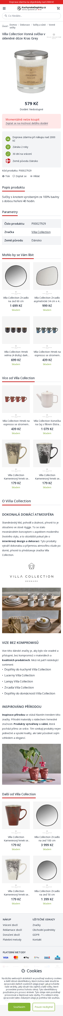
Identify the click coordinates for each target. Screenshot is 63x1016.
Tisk (7, 176)
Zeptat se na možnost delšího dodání (27, 123)
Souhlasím (19, 1007)
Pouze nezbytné (44, 1007)
